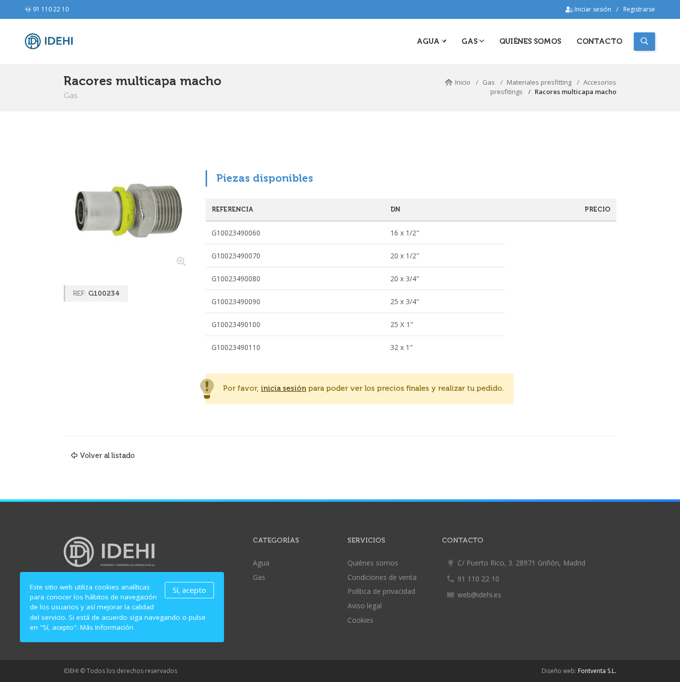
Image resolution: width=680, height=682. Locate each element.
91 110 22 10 (51, 9)
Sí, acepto (189, 590)
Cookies (360, 620)
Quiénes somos (530, 41)
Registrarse (639, 9)
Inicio (462, 82)
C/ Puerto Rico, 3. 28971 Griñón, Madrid (521, 563)
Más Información (106, 627)
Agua (429, 41)
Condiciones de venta (382, 577)
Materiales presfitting (539, 82)
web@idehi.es (479, 594)
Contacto (599, 41)
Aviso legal (364, 605)
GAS (470, 41)
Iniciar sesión (592, 9)
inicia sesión (283, 388)
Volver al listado (107, 455)
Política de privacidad (381, 591)
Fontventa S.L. (597, 671)
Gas (488, 82)
